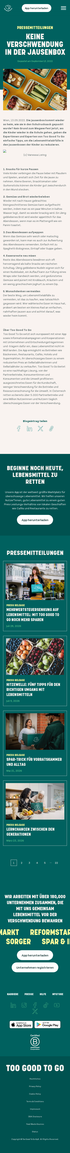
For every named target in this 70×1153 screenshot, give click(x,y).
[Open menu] (63, 8)
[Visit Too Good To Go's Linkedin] (29, 428)
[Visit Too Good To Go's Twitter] (40, 428)
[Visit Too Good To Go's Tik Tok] (46, 1005)
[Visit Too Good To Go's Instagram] (24, 1005)
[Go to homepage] (8, 8)
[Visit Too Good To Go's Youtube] (57, 1005)
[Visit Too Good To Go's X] (35, 1011)
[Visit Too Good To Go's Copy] (51, 428)
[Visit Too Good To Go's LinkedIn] (13, 1005)
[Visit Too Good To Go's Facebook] (19, 428)
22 (56, 862)
